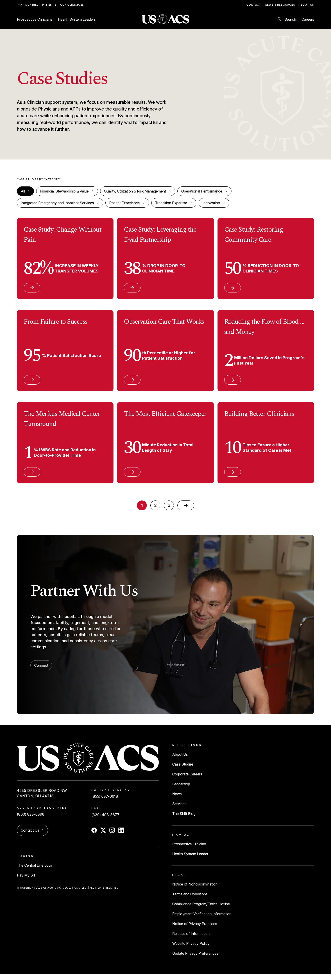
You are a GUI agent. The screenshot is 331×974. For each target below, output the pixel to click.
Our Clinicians (72, 4)
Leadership (181, 784)
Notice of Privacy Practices (194, 923)
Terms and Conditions (190, 894)
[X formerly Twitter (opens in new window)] (103, 830)
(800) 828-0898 (30, 814)
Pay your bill (28, 4)
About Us (306, 4)
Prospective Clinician (189, 844)
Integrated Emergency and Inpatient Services (57, 203)
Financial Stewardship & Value (64, 191)
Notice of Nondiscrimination (195, 884)
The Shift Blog (183, 813)
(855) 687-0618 (104, 796)
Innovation (211, 203)
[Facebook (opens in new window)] (94, 830)
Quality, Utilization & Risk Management (135, 191)
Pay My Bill (26, 875)
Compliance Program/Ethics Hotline (201, 904)
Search (286, 19)
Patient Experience (124, 203)
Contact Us (30, 830)
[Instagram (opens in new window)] (112, 830)
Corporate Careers (187, 774)
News (177, 794)
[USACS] (165, 19)
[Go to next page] (185, 505)
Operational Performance (201, 191)
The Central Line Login (35, 865)
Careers (308, 19)
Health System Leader (190, 854)
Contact (253, 4)
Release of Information (191, 933)
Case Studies (183, 764)
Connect (41, 665)
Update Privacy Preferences (195, 953)
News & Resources (280, 4)
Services (179, 803)
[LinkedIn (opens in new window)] (121, 830)
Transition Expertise (171, 203)
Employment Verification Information (201, 914)
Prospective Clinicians (34, 19)
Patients (49, 4)
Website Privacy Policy (191, 943)
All (23, 191)
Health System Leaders (77, 19)
